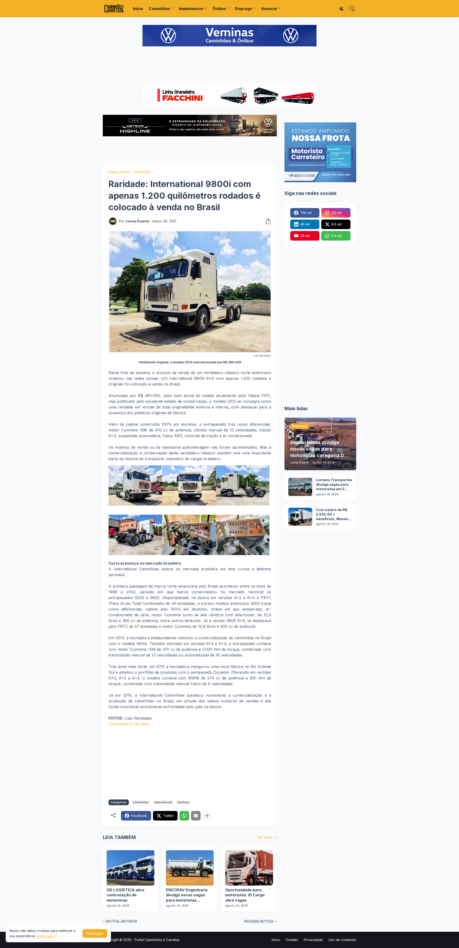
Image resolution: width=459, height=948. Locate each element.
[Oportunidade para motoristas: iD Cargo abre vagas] (249, 868)
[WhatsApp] (184, 816)
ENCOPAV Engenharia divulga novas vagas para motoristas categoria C (187, 895)
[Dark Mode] (342, 8)
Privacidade (313, 940)
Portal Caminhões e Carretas (157, 940)
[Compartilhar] (266, 221)
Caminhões (159, 8)
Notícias (183, 802)
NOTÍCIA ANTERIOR (121, 921)
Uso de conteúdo (342, 940)
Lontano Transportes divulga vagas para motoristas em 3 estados (334, 484)
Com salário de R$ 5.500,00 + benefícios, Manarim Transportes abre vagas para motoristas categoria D (334, 514)
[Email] (196, 816)
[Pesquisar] (352, 8)
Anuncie (269, 8)
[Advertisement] (229, 66)
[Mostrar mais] (207, 816)
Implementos (191, 8)
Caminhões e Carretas (129, 724)
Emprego (243, 8)
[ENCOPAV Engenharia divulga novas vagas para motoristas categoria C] (190, 868)
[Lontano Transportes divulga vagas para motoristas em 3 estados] (300, 487)
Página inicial (119, 172)
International (163, 802)
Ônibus (219, 8)
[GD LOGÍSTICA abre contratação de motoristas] (130, 868)
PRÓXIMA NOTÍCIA (258, 921)
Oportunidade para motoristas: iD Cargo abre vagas (245, 895)
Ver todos (265, 837)
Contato (292, 940)
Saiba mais (45, 936)
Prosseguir (94, 933)
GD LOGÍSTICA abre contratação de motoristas (125, 895)
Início (138, 8)
